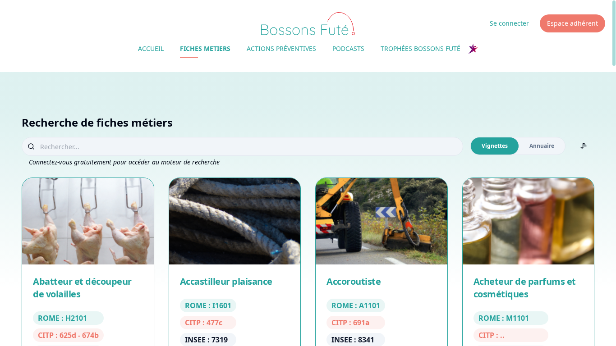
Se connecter (509, 23)
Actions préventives (281, 48)
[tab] (495, 146)
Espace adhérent (572, 23)
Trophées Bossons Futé (420, 48)
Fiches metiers (205, 48)
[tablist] (517, 146)
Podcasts (348, 48)
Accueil (151, 48)
